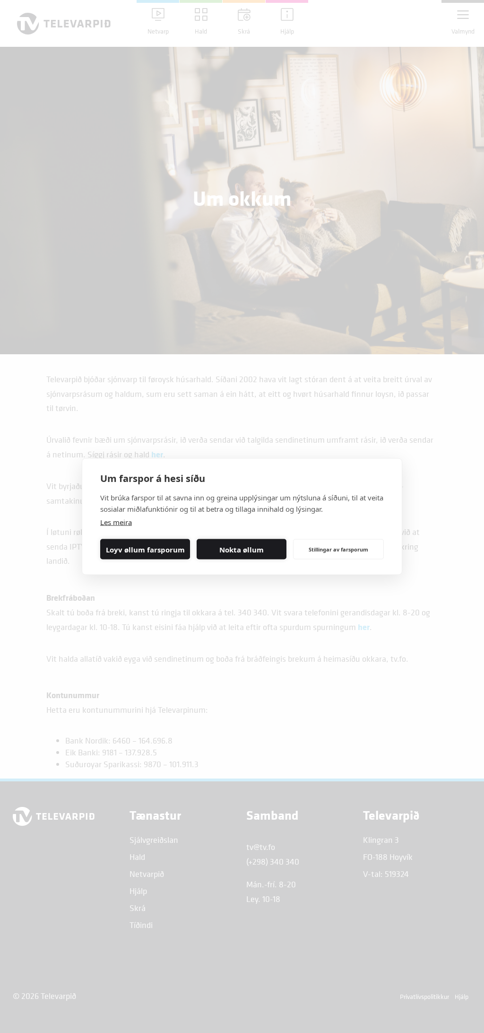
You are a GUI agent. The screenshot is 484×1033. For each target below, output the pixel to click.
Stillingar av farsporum (338, 548)
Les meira (116, 522)
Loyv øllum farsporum (145, 549)
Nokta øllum (241, 549)
